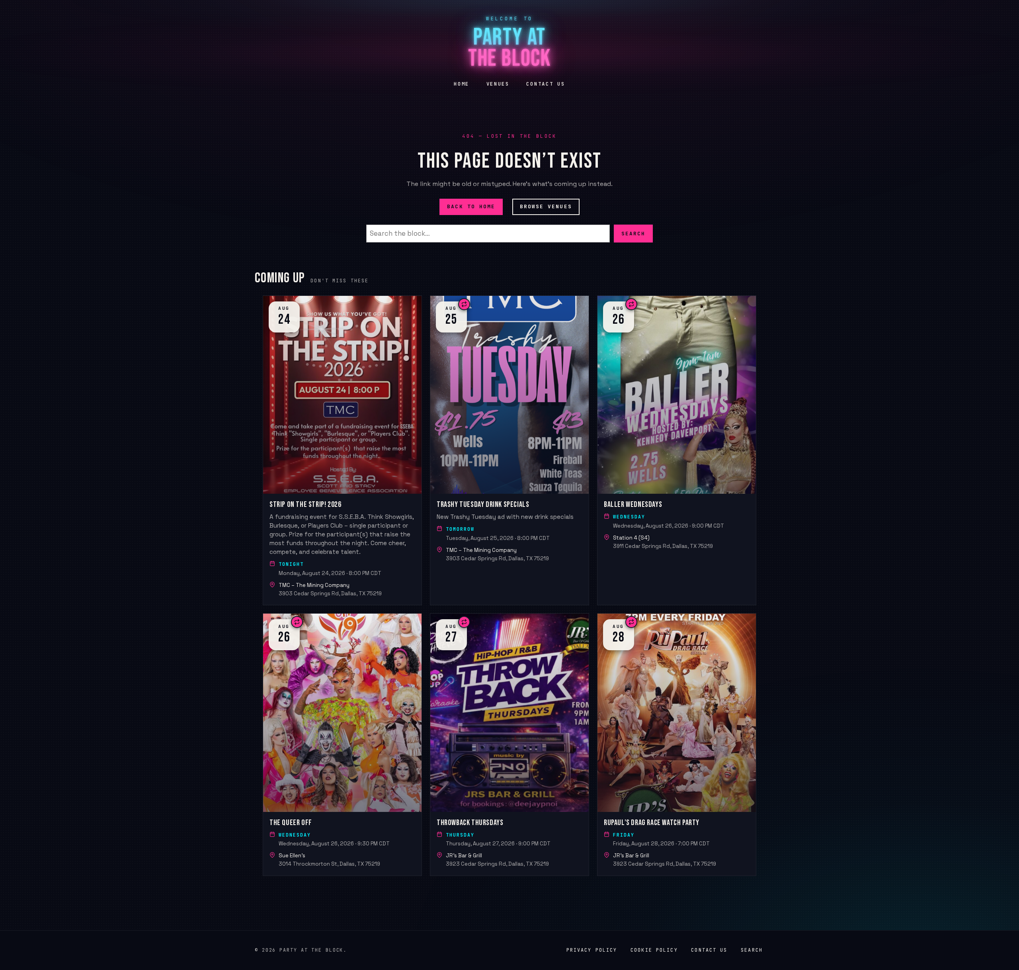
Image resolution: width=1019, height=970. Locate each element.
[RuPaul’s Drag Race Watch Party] (676, 744)
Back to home (471, 206)
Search (633, 233)
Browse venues (546, 206)
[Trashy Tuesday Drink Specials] (509, 450)
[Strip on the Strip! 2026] (342, 450)
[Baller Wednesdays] (676, 450)
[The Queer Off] (342, 744)
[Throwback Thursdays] (509, 744)
